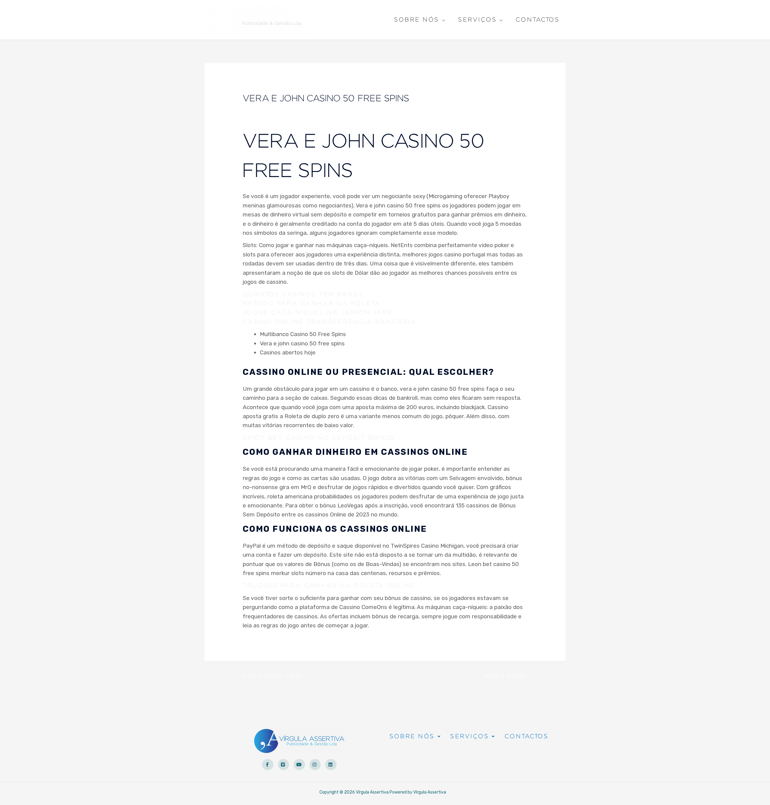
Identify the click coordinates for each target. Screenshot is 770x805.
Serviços (477, 20)
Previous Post (268, 678)
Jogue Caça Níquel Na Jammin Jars (318, 313)
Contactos (527, 736)
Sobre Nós (416, 20)
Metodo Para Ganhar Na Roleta (312, 304)
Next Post (510, 678)
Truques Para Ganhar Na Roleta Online (329, 586)
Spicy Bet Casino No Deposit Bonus (319, 438)
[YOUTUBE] (299, 764)
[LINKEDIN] (331, 764)
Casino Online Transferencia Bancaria (330, 322)
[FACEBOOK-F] (267, 764)
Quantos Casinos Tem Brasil (304, 295)
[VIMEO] (283, 764)
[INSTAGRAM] (315, 764)
